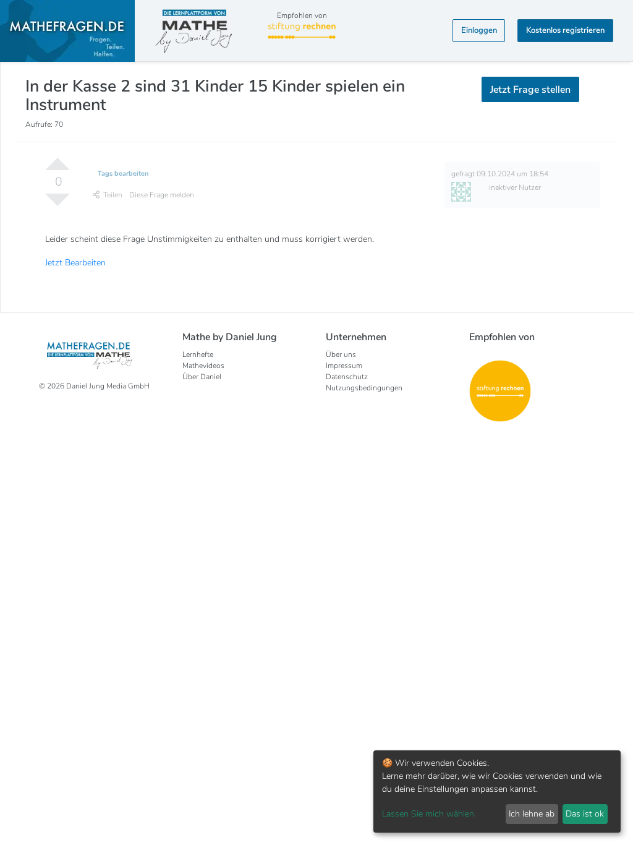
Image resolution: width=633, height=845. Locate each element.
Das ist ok (585, 814)
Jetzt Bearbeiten (75, 262)
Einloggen (479, 30)
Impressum (344, 366)
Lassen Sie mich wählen (428, 814)
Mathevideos (203, 366)
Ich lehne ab (531, 814)
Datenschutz (347, 377)
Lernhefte (197, 354)
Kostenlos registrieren (565, 30)
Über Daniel (201, 377)
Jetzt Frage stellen (530, 90)
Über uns (341, 354)
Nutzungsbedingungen (364, 388)
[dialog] (497, 791)
